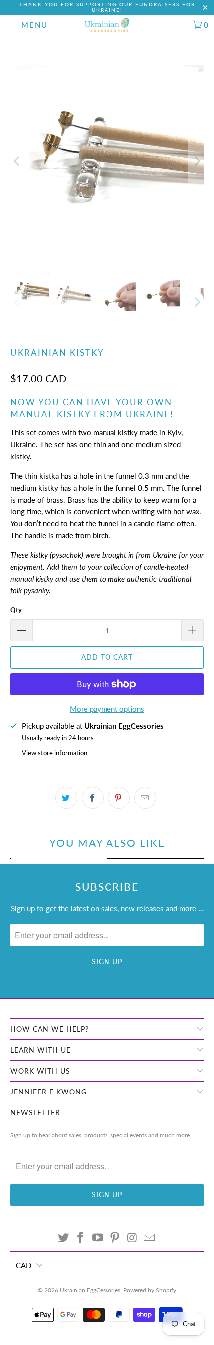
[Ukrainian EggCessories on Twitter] (63, 1238)
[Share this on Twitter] (66, 798)
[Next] (196, 161)
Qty (16, 610)
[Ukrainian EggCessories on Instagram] (132, 1238)
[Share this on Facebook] (93, 798)
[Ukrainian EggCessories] (107, 25)
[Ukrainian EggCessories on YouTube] (98, 1238)
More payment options (107, 708)
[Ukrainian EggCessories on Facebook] (80, 1238)
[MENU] (6, 25)
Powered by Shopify (149, 1290)
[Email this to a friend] (145, 798)
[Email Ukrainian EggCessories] (149, 1238)
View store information (54, 753)
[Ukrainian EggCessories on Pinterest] (115, 1238)
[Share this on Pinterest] (119, 798)
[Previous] (18, 161)
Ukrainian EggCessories (90, 1290)
